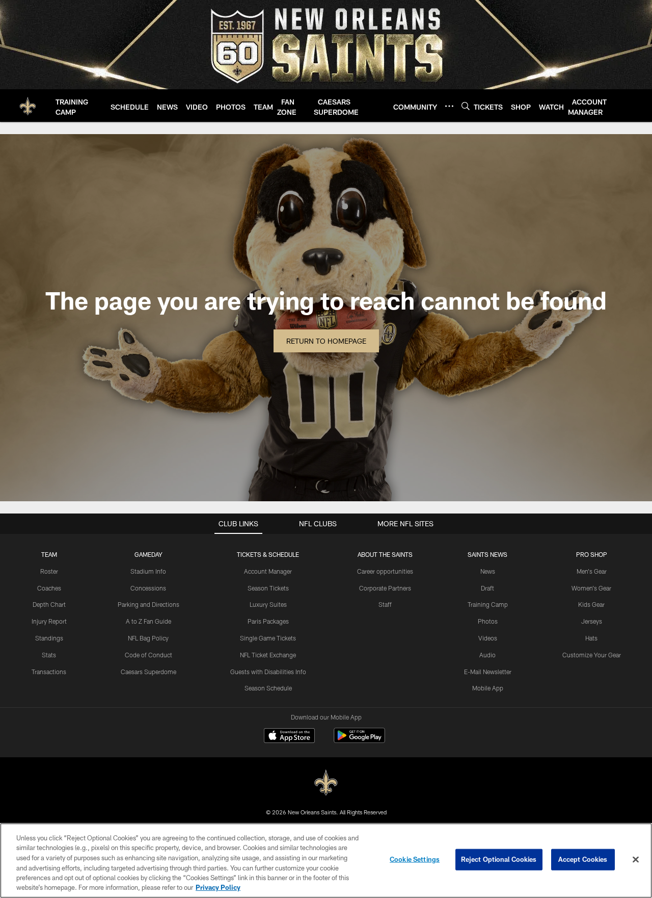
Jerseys (591, 621)
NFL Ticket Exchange (268, 654)
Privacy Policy (218, 887)
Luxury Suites (268, 604)
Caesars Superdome (148, 671)
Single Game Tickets (268, 638)
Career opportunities (385, 571)
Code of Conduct (148, 654)
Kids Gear (591, 604)
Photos (488, 621)
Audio (487, 654)
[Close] (635, 860)
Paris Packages (268, 621)
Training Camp (488, 604)
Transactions (49, 671)
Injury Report (49, 621)
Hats (591, 638)
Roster (49, 571)
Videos (487, 638)
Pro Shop (591, 554)
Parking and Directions (148, 604)
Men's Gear (592, 571)
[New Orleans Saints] (326, 783)
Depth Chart (49, 604)
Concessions (148, 588)
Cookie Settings (415, 859)
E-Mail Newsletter (487, 671)
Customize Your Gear (591, 654)
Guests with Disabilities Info (268, 671)
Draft (487, 588)
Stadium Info (148, 571)
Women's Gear (591, 588)
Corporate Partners (385, 588)
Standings (49, 638)
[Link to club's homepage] (27, 105)
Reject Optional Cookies (499, 859)
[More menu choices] (449, 106)
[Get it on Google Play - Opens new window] (359, 740)
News (487, 571)
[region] (326, 860)
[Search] (465, 106)
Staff (385, 604)
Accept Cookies (583, 859)
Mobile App (487, 687)
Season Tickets (268, 588)
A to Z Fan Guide (148, 621)
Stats (49, 654)
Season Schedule (268, 687)
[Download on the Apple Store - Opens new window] (289, 737)
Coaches (49, 588)
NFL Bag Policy (148, 638)
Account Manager (268, 571)
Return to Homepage (326, 341)
